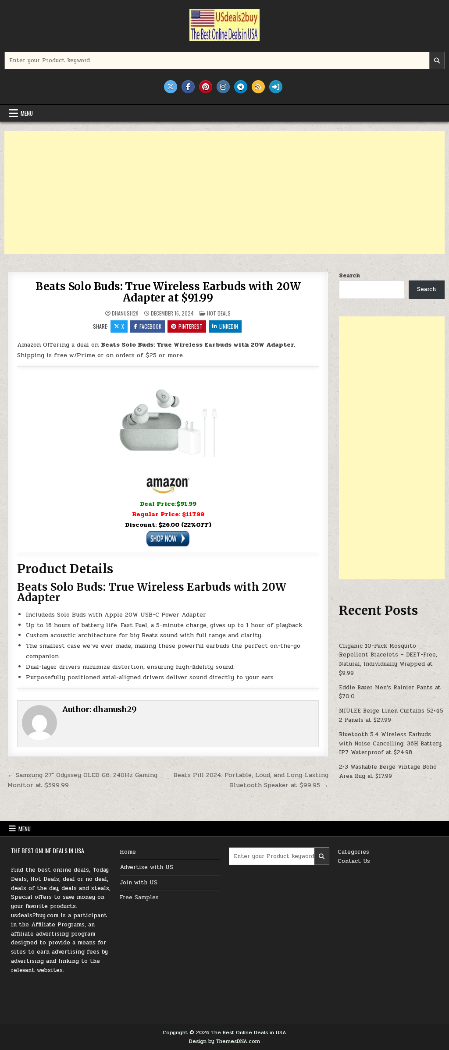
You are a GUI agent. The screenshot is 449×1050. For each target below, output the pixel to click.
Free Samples (139, 897)
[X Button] (170, 86)
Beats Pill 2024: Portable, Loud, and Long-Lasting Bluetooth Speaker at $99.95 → (251, 780)
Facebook (150, 326)
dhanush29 (125, 313)
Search (349, 275)
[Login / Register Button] (275, 86)
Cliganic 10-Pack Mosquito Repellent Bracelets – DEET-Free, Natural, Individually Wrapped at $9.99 (388, 660)
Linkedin (228, 326)
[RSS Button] (258, 86)
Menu (27, 113)
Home (128, 852)
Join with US (138, 882)
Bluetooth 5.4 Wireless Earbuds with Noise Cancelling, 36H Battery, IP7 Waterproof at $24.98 (390, 743)
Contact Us (354, 861)
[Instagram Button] (223, 86)
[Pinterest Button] (205, 86)
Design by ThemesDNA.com (224, 1041)
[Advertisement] (224, 192)
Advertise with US (146, 867)
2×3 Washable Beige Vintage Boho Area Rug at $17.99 (388, 771)
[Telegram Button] (240, 86)
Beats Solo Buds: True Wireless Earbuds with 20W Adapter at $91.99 (168, 292)
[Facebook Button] (188, 86)
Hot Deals (219, 313)
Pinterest (190, 326)
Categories (353, 852)
